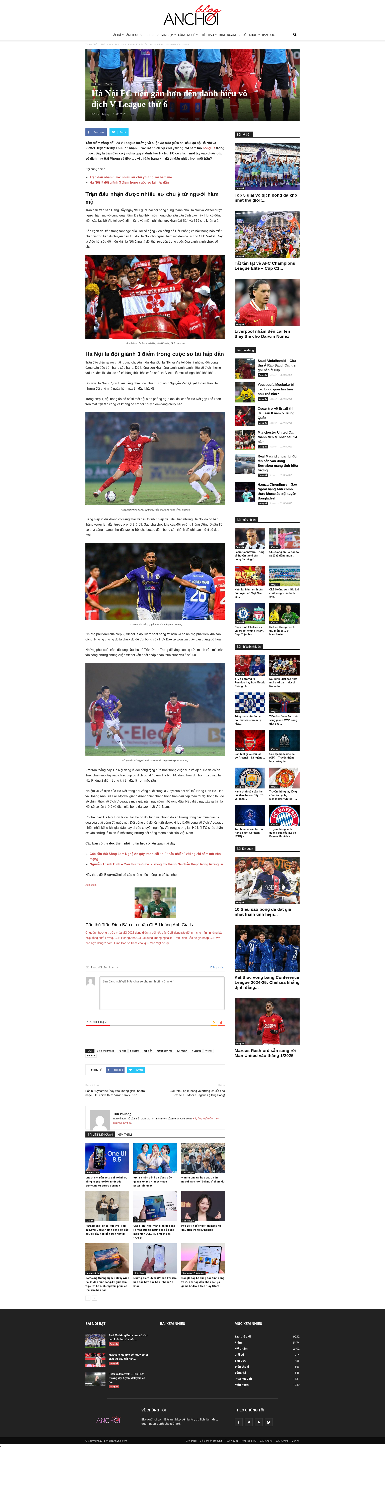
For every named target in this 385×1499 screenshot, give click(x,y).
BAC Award (282, 1440)
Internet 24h (93, 1172)
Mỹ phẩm (241, 1348)
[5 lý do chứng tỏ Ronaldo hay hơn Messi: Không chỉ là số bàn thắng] (250, 665)
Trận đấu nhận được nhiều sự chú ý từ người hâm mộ (131, 177)
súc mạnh (182, 1050)
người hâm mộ (164, 1050)
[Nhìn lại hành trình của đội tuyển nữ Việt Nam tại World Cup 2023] (250, 576)
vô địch (91, 1055)
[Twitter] (269, 1422)
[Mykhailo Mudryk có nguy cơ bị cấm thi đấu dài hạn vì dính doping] (95, 1360)
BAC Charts (266, 1440)
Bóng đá (108, 84)
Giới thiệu (191, 1440)
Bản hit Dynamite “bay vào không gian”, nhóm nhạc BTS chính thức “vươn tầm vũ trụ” (115, 1093)
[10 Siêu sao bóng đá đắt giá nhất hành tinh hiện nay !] (267, 880)
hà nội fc (134, 1050)
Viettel (208, 1050)
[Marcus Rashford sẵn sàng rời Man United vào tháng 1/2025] (267, 1021)
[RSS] (259, 1422)
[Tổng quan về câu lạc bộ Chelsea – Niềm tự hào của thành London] (250, 702)
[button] (295, 35)
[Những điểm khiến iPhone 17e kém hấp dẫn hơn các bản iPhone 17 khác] (155, 1258)
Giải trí (115, 35)
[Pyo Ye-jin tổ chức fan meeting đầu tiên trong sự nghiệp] (203, 1206)
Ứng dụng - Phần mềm (193, 1272)
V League (196, 1050)
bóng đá (209, 148)
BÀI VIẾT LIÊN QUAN (100, 1134)
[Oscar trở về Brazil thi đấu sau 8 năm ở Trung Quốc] (245, 416)
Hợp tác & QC (248, 1440)
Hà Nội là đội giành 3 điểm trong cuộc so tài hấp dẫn (129, 182)
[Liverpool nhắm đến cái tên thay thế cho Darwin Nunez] (267, 302)
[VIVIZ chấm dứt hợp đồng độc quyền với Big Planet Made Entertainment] (155, 1158)
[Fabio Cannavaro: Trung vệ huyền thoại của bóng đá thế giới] (250, 538)
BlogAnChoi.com (152, 1419)
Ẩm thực (132, 35)
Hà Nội (122, 1050)
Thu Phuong (122, 1114)
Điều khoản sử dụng (211, 1440)
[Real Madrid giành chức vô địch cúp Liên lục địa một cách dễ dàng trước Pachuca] (95, 1341)
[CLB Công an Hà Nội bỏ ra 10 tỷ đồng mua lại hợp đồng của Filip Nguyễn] (284, 538)
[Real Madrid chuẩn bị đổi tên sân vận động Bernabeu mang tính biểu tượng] (245, 464)
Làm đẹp (167, 35)
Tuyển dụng (231, 1440)
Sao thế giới (140, 1172)
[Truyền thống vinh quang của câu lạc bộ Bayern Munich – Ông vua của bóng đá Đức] (284, 815)
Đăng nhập (217, 967)
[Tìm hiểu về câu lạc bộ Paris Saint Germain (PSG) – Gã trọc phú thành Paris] (250, 815)
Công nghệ (186, 35)
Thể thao (207, 35)
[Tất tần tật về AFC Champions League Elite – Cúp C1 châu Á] (267, 234)
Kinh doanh (228, 35)
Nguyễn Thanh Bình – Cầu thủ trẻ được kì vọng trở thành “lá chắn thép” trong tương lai (156, 864)
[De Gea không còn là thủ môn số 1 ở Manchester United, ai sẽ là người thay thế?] (284, 613)
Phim (238, 1342)
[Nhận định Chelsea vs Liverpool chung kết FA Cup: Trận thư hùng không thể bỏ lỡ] (250, 613)
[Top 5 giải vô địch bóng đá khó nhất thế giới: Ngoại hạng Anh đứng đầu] (267, 166)
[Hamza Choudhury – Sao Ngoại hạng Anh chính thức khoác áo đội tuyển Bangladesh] (245, 492)
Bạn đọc (268, 35)
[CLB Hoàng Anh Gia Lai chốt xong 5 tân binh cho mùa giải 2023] (284, 576)
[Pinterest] (249, 1422)
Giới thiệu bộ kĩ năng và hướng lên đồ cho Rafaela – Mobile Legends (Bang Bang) (197, 1093)
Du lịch (150, 35)
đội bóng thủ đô (105, 1050)
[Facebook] (239, 1422)
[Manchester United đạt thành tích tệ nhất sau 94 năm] (245, 440)
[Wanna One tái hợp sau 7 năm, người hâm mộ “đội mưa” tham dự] (203, 1158)
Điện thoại (140, 1220)
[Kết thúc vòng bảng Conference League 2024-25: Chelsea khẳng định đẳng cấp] (267, 948)
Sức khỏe (250, 35)
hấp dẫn (148, 1050)
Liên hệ (296, 1440)
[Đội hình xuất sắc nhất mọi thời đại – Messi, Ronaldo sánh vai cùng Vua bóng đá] (284, 665)
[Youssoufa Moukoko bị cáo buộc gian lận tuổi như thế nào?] (245, 392)
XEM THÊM (125, 1134)
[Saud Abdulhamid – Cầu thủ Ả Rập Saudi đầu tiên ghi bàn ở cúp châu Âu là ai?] (245, 368)
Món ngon (242, 1385)
